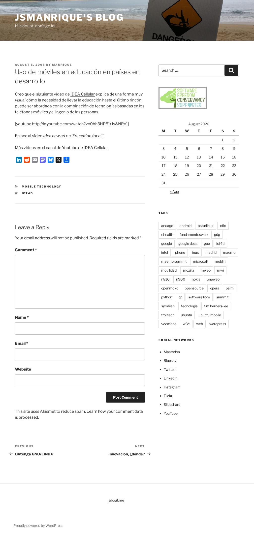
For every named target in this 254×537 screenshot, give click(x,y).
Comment (26, 250)
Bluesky (170, 360)
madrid (211, 252)
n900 (180, 279)
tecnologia (189, 306)
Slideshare (172, 404)
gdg (217, 234)
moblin (220, 261)
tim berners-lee (216, 306)
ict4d (27, 193)
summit (222, 297)
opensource (194, 288)
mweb (206, 270)
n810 (165, 279)
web (199, 324)
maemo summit (174, 261)
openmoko (169, 288)
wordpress (217, 324)
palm (230, 288)
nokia (196, 279)
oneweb (213, 279)
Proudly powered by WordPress (38, 525)
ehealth (167, 234)
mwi (220, 270)
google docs (187, 243)
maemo (229, 252)
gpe (207, 243)
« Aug (174, 191)
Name (22, 317)
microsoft (200, 261)
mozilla (188, 270)
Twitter (169, 369)
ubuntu (186, 315)
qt (180, 297)
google (166, 243)
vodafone (168, 324)
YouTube (171, 413)
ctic (223, 225)
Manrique (62, 64)
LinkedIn (170, 378)
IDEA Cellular (82, 94)
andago (167, 225)
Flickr (168, 396)
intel (164, 252)
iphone (179, 252)
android (185, 225)
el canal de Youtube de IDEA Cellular (75, 147)
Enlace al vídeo (59, 135)
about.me (116, 500)
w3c (186, 324)
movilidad (169, 270)
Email (21, 343)
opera (214, 288)
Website (23, 369)
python (166, 297)
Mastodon (172, 352)
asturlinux (206, 225)
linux (195, 252)
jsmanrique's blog (69, 17)
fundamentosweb (194, 234)
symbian (168, 306)
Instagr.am (172, 387)
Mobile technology (42, 186)
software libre (199, 297)
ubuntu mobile (209, 315)
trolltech (167, 315)
